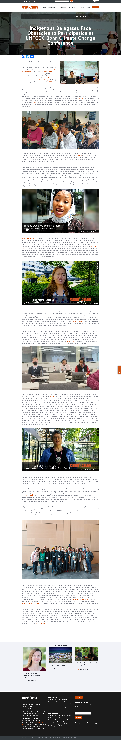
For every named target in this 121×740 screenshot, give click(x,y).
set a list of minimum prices (31, 603)
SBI (68, 92)
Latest (88, 7)
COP (50, 82)
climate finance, (77, 321)
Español (96, 1)
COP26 (79, 155)
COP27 (86, 155)
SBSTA (81, 98)
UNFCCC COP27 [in (28, 495)
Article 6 (78, 242)
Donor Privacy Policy (59, 737)
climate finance (71, 341)
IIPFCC (52, 396)
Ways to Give (81, 7)
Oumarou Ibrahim (41, 623)
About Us (43, 7)
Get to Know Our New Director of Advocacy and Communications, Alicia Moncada (86, 665)
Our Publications (62, 7)
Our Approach (51, 7)
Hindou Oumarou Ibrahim (30, 238)
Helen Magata (26, 311)
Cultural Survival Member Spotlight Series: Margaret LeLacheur (32, 675)
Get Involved (72, 7)
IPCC (34, 102)
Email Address (79, 711)
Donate (95, 7)
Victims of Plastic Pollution (59, 665)
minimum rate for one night (80, 599)
